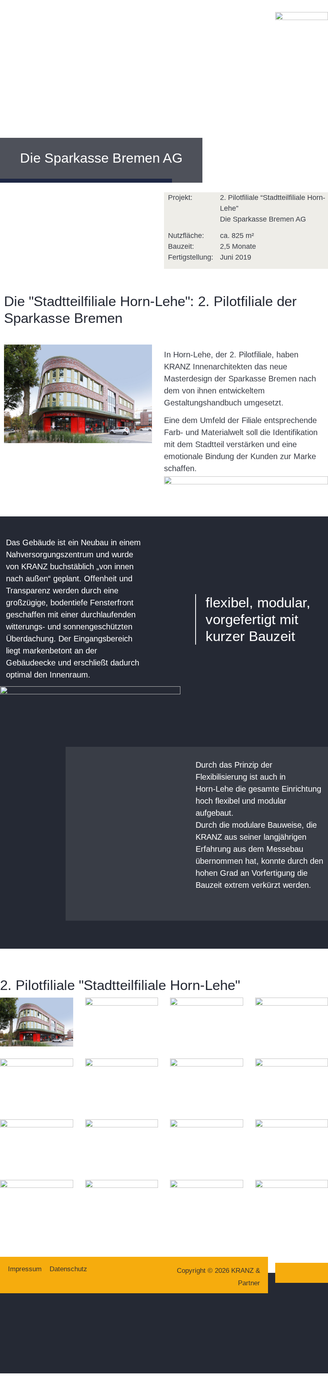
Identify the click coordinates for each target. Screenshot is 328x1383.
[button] (5, 38)
